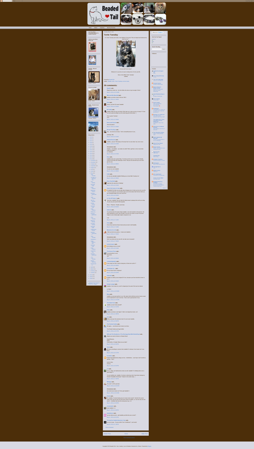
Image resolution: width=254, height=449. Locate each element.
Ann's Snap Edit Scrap (158, 75)
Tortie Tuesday (118, 81)
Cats (154, 167)
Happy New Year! (156, 144)
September (93, 165)
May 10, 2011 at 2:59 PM (113, 321)
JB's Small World (157, 174)
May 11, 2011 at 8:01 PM (113, 417)
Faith (108, 174)
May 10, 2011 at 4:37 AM (113, 153)
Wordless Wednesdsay (158, 84)
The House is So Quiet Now (158, 175)
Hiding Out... (93, 211)
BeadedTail (153, 39)
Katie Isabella (156, 98)
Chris (108, 222)
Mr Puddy (109, 109)
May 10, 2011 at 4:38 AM (113, 163)
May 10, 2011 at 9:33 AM (113, 281)
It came (154, 76)
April (92, 267)
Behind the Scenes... (93, 191)
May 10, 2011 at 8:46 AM (113, 265)
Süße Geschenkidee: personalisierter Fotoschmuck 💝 (157, 105)
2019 (91, 144)
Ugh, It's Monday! (93, 201)
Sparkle (109, 88)
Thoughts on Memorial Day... (93, 178)
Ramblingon (156, 108)
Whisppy (109, 381)
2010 (91, 274)
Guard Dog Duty (93, 251)
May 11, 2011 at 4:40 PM (113, 410)
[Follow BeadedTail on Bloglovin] (157, 33)
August (92, 167)
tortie (113, 81)
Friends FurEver (157, 83)
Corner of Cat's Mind (158, 178)
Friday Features (93, 188)
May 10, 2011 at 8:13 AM (113, 248)
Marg (108, 294)
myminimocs (110, 413)
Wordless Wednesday (93, 194)
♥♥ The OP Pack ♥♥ (112, 198)
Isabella (109, 81)
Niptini (153, 41)
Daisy (108, 309)
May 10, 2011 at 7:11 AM (112, 219)
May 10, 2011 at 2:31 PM (113, 306)
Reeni (108, 347)
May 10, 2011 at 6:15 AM (113, 185)
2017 (91, 147)
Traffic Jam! (155, 152)
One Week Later (156, 179)
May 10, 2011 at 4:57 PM (113, 331)
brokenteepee (110, 244)
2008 (91, 278)
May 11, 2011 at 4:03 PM (113, 403)
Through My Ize (157, 166)
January (93, 272)
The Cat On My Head (158, 79)
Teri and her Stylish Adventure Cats (116, 420)
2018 (91, 146)
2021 (91, 140)
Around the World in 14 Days (159, 160)
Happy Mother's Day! (93, 242)
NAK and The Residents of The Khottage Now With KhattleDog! (123, 334)
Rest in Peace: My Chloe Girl (159, 164)
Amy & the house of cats (113, 188)
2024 (91, 137)
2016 (91, 149)
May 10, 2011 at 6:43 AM (113, 195)
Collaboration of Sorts (93, 230)
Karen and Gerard (111, 122)
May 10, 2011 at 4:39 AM (113, 171)
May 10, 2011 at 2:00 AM (113, 106)
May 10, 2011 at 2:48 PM (113, 313)
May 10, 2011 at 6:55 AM (113, 206)
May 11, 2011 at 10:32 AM (113, 392)
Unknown (109, 275)
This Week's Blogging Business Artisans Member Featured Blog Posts (158, 185)
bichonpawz (156, 163)
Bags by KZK (156, 151)
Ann (108, 317)
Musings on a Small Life (158, 114)
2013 (91, 155)
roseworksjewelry (111, 261)
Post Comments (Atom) (129, 437)
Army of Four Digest (158, 143)
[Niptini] (152, 42)
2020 (91, 142)
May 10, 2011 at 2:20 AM (113, 119)
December (93, 160)
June (92, 171)
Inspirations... (94, 239)
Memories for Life (111, 230)
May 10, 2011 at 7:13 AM (113, 227)
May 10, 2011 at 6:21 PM (113, 352)
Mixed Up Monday (93, 221)
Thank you (155, 171)
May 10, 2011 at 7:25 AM (113, 234)
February (93, 270)
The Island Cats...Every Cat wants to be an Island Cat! (158, 120)
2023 (91, 138)
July (92, 169)
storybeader (110, 406)
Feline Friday (155, 156)
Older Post (144, 433)
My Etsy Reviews (111, 27)
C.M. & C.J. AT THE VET (158, 80)
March (92, 269)
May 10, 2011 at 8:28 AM (113, 258)
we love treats (126, 81)
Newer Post (107, 433)
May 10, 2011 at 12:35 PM (113, 299)
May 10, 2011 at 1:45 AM (113, 99)
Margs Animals (156, 147)
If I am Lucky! (155, 99)
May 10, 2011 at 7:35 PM (113, 378)
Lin (107, 368)
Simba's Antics (156, 170)
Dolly (154, 73)
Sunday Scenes (93, 204)
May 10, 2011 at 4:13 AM (113, 143)
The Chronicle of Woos (158, 132)
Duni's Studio (156, 102)
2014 (91, 153)
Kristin (109, 396)
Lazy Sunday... (93, 182)
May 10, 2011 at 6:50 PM (113, 365)
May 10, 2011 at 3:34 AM (113, 126)
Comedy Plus (156, 155)
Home (90, 27)
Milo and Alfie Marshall (112, 95)
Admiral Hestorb (111, 139)
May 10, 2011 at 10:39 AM (113, 291)
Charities (102, 27)
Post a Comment (110, 427)
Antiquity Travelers (157, 159)
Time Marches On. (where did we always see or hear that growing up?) (159, 111)
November (93, 162)
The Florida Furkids (112, 324)
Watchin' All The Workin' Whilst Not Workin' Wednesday (158, 90)
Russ (108, 157)
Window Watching (93, 261)
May (92, 173)
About (95, 27)
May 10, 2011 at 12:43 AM (113, 92)
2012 (91, 157)
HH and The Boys (111, 129)
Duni (108, 102)
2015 (91, 151)
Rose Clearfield (111, 181)
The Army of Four (111, 251)
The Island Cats (111, 302)
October (93, 164)
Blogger (149, 446)
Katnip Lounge (110, 284)
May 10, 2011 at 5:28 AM (113, 178)
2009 (91, 276)
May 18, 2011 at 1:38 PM (113, 424)
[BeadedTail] (152, 40)
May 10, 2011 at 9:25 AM (113, 272)
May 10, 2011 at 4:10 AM (113, 136)
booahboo (109, 355)
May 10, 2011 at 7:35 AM (113, 241)
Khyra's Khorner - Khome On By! (157, 88)
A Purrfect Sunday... (93, 224)
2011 (91, 158)
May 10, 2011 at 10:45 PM (113, 385)
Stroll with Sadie (93, 185)
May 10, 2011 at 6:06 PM (113, 344)
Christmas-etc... (111, 268)
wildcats (109, 209)
